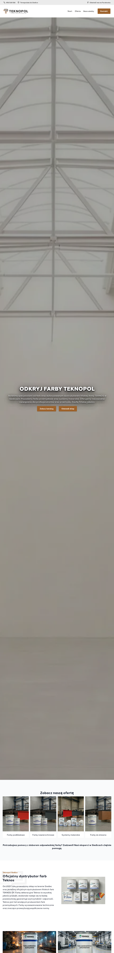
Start (70, 11)
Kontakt (104, 11)
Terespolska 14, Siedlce (29, 2)
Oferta (78, 11)
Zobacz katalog (46, 408)
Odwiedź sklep (67, 408)
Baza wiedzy (88, 11)
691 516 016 (10, 2)
